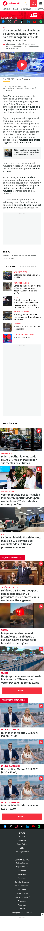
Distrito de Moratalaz (23, 312)
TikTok (22, 21)
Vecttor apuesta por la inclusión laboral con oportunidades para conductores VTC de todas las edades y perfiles (21, 477)
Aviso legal (22, 905)
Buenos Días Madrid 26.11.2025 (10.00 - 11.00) (22, 715)
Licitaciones (22, 890)
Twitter (9, 21)
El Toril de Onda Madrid (24, 335)
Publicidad (22, 878)
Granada (17, 324)
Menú (40, 3)
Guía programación (22, 852)
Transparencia (22, 870)
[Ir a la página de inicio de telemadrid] (11, 3)
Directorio (22, 874)
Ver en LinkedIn (27, 826)
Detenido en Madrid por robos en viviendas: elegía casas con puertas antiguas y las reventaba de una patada (7, 301)
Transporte (6, 453)
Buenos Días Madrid (10, 730)
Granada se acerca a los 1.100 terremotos (7, 327)
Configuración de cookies (22, 912)
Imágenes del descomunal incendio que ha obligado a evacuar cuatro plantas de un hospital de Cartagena (22, 615)
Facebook (3, 21)
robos (16, 297)
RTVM (22, 833)
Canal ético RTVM (22, 893)
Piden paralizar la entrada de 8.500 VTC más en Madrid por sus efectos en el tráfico (8, 153)
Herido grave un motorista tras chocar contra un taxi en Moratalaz (7, 315)
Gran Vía (6, 256)
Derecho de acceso (22, 882)
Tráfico (4, 673)
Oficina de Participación (22, 897)
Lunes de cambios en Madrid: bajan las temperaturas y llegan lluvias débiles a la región (7, 286)
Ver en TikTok (22, 827)
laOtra (22, 848)
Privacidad (22, 901)
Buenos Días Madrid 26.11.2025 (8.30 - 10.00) (22, 751)
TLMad (15, 9)
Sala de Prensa (22, 863)
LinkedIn (28, 21)
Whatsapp (41, 21)
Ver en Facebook (5, 827)
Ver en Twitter (10, 827)
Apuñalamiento (20, 272)
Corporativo (22, 860)
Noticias (6, 9)
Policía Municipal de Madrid (25, 256)
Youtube (34, 21)
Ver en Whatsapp (39, 826)
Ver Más (22, 691)
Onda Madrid (27, 9)
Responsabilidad (22, 867)
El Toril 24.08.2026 (7, 338)
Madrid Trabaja (8, 492)
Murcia (4, 630)
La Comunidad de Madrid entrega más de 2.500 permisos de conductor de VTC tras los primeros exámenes (22, 519)
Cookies (22, 909)
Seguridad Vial (8, 259)
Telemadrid (22, 840)
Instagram (16, 21)
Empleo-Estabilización (22, 886)
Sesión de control (10, 587)
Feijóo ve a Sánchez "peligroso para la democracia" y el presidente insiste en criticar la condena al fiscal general (22, 573)
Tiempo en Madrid (21, 283)
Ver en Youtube (33, 826)
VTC (4, 27)
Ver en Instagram (16, 826)
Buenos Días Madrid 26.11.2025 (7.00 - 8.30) (22, 787)
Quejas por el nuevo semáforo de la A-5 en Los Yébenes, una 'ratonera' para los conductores (22, 658)
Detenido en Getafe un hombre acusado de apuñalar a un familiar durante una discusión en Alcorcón (7, 275)
